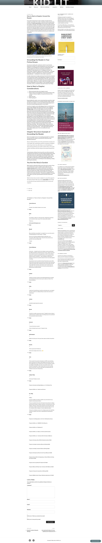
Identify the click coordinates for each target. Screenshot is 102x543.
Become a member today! (63, 98)
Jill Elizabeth (32, 334)
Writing (30, 188)
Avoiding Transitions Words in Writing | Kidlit (41, 444)
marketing (69, 189)
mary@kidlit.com (61, 238)
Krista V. (31, 322)
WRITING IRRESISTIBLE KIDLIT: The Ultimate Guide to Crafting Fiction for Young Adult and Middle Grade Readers (66, 136)
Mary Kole (30, 14)
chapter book (69, 188)
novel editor (45, 179)
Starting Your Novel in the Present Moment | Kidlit (42, 452)
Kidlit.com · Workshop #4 (37, 427)
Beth (30, 213)
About (30, 7)
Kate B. (30, 344)
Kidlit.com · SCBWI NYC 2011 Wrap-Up (40, 423)
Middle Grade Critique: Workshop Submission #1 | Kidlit (43, 475)
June (30, 356)
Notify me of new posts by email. (34, 519)
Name (28, 499)
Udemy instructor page (67, 263)
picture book (64, 188)
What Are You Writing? (45, 7)
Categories (54, 7)
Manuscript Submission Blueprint (64, 210)
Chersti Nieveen (32, 247)
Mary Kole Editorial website (66, 169)
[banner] (51, 4)
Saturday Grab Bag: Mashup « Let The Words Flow (42, 385)
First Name (60, 59)
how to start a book (37, 23)
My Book (61, 7)
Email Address (60, 55)
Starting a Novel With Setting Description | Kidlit (42, 440)
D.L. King (31, 393)
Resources (36, 7)
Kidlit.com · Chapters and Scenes (39, 389)
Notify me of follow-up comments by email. (36, 515)
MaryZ (30, 229)
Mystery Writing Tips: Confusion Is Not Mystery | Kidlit (43, 466)
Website (29, 509)
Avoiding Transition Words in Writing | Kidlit (41, 448)
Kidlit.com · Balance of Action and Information (42, 431)
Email (28, 504)
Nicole (30, 309)
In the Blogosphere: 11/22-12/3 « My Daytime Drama (43, 418)
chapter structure (31, 168)
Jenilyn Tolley (32, 374)
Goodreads (64, 141)
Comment (29, 485)
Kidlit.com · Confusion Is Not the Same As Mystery (42, 435)
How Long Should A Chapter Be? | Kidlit (40, 462)
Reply (30, 209)
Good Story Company (70, 7)
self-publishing (64, 189)
